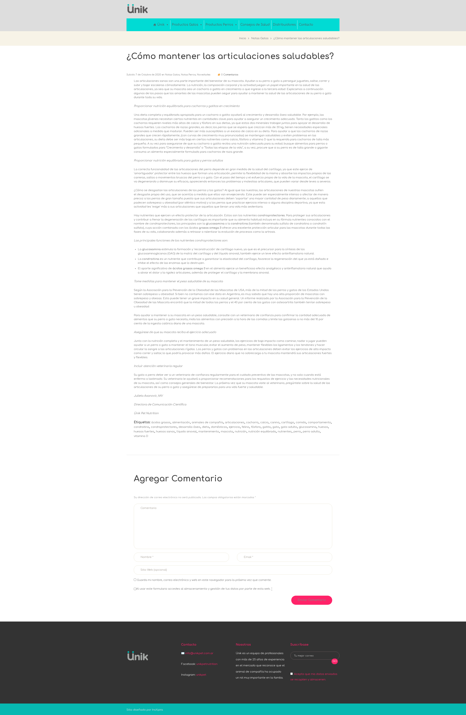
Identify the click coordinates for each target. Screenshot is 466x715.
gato (276, 427)
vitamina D (141, 436)
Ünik (161, 24)
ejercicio (234, 427)
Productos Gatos (185, 24)
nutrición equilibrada (262, 431)
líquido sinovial (187, 431)
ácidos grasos (160, 422)
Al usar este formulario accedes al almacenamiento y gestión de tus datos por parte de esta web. (204, 588)
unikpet (201, 674)
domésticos (219, 427)
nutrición (240, 431)
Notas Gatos (259, 38)
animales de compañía (207, 422)
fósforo (256, 427)
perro (297, 431)
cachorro (252, 422)
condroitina (141, 427)
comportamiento (319, 422)
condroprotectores (164, 427)
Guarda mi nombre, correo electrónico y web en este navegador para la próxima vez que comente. (204, 580)
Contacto (306, 24)
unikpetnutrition (207, 664)
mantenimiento (208, 431)
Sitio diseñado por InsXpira (145, 709)
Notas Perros (188, 74)
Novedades (203, 74)
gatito (266, 427)
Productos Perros (219, 24)
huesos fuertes (144, 431)
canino (274, 422)
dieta (205, 427)
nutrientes (285, 431)
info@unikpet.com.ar (199, 653)
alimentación (181, 422)
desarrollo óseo (189, 427)
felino (245, 427)
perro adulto (311, 431)
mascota (227, 431)
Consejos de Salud (255, 24)
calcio (264, 422)
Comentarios (229, 74)
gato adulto (289, 427)
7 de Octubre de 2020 (148, 74)
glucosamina (307, 427)
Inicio (242, 38)
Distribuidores (284, 24)
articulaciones (234, 422)
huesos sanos (165, 431)
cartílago (287, 422)
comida (301, 422)
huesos (323, 427)
